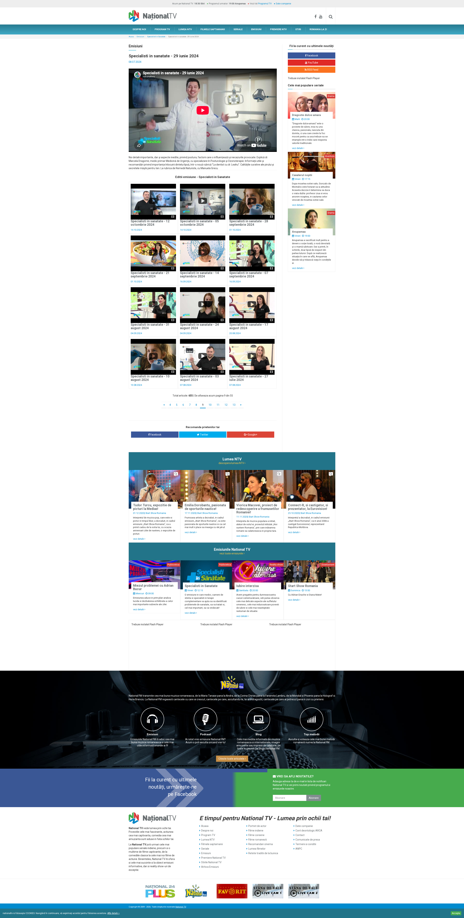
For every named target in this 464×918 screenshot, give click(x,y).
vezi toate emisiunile (231, 553)
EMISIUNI (256, 29)
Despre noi (207, 830)
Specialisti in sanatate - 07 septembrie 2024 (248, 274)
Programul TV (265, 3)
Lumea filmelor (257, 848)
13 (234, 404)
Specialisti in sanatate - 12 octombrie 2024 (150, 222)
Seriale (205, 848)
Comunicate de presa (307, 839)
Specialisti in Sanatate (156, 37)
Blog (259, 734)
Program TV (208, 835)
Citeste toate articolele (231, 758)
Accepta (456, 913)
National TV (180, 907)
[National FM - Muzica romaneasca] (196, 891)
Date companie (283, 3)
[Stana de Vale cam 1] (267, 891)
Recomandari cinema (260, 844)
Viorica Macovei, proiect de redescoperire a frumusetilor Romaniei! (257, 508)
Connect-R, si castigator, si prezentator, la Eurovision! (308, 506)
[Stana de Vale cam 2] (303, 891)
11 (218, 404)
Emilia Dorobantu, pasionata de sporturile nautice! (205, 506)
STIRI (298, 29)
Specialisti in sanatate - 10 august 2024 (150, 378)
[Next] (241, 405)
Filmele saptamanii (212, 844)
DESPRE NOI (139, 29)
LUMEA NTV (185, 29)
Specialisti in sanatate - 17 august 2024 (248, 326)
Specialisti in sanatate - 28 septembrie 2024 (248, 222)
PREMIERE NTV (278, 29)
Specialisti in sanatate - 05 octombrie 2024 (199, 222)
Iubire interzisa (247, 586)
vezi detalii (297, 148)
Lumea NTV (208, 839)
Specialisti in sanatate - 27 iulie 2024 (248, 378)
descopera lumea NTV (232, 463)
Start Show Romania (155, 513)
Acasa (131, 37)
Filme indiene (255, 830)
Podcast (205, 734)
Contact (299, 835)
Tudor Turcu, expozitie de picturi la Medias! (152, 506)
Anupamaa (299, 231)
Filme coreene (256, 835)
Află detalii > (113, 913)
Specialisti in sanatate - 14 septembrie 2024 (199, 274)
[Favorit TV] (232, 891)
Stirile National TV (211, 862)
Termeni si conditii (305, 844)
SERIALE (238, 29)
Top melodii (311, 734)
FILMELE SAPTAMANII (212, 29)
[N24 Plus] (160, 891)
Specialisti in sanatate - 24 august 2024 (199, 326)
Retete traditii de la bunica (263, 853)
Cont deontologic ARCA (308, 830)
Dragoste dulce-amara (306, 115)
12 (226, 404)
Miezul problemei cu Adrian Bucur (153, 587)
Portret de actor (257, 826)
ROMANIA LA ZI (318, 29)
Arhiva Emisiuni (210, 866)
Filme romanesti (257, 839)
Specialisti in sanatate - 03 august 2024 (199, 378)
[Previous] (164, 405)
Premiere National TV (213, 857)
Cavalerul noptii (302, 175)
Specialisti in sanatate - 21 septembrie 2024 (150, 274)
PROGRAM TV (162, 29)
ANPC (298, 848)
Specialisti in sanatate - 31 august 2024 (150, 326)
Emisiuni (140, 37)
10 (210, 404)
